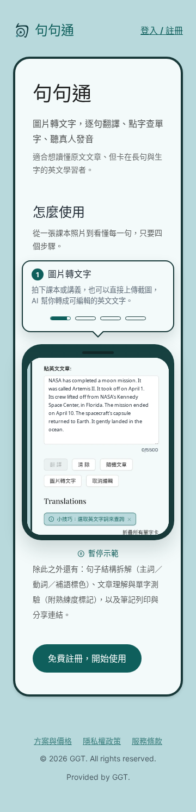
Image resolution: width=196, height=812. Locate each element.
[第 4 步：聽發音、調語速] (135, 318)
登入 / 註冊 (161, 30)
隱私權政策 (102, 741)
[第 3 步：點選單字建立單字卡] (110, 318)
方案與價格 (53, 741)
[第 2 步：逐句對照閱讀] (85, 318)
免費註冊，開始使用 (87, 658)
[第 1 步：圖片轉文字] (60, 318)
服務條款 (147, 741)
